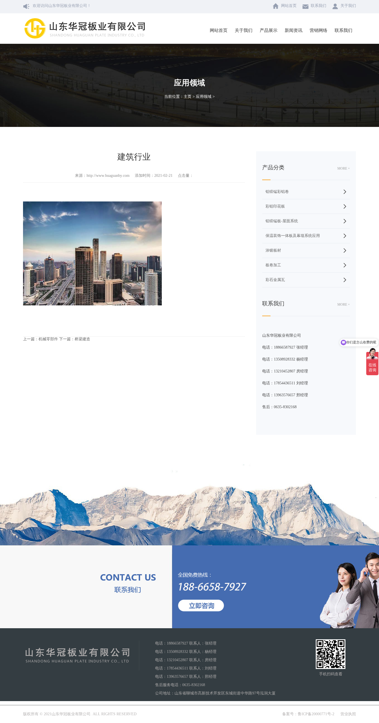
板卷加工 (273, 265)
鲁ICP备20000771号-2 (316, 714)
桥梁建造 (82, 339)
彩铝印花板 (275, 206)
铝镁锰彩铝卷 (277, 192)
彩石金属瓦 (275, 280)
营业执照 (348, 714)
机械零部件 (48, 339)
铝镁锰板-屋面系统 (282, 221)
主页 (187, 96)
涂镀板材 (273, 250)
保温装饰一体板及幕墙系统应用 (293, 236)
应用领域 (203, 96)
